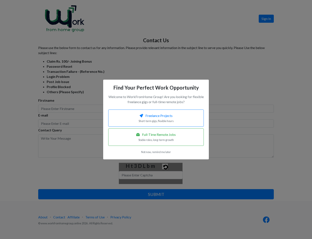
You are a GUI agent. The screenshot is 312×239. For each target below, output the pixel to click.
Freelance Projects (156, 118)
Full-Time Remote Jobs (157, 137)
